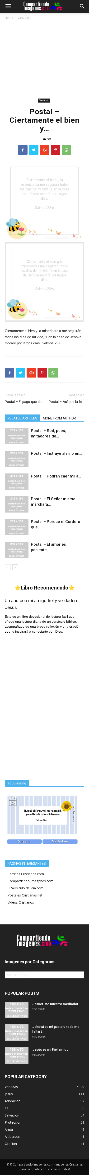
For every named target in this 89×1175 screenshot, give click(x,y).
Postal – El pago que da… (24, 402)
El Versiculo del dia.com (25, 888)
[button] (82, 6)
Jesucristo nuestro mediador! (56, 1004)
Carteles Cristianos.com (26, 874)
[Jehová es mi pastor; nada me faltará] (16, 1032)
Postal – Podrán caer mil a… (56, 476)
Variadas (23, 18)
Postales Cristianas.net (25, 895)
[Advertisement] (44, 60)
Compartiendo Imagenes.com (30, 881)
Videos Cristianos (21, 902)
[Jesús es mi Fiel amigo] (16, 1055)
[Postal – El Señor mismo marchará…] (16, 504)
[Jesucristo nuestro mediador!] (16, 1010)
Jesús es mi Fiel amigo (50, 1049)
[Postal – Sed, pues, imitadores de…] (16, 436)
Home (9, 18)
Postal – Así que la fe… (66, 402)
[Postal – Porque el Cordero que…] (16, 527)
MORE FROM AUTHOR (59, 418)
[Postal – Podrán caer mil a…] (16, 481)
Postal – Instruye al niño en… (56, 453)
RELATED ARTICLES (22, 418)
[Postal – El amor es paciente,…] (16, 550)
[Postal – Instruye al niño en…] (16, 459)
